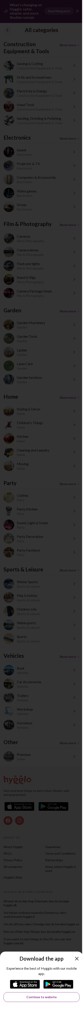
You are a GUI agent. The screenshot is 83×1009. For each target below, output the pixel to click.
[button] (76, 958)
